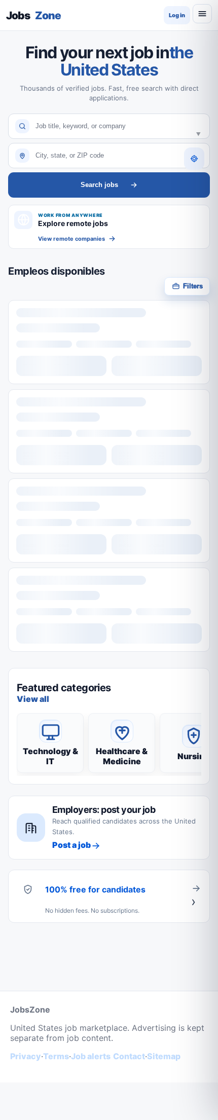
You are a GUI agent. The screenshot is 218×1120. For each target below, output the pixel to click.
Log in (177, 15)
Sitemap (163, 1056)
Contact (129, 1056)
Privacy (25, 1056)
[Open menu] (202, 13)
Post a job (71, 845)
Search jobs (99, 185)
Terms (56, 1056)
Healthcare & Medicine (122, 756)
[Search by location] (194, 158)
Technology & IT (50, 756)
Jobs (33, 15)
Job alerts (91, 1056)
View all (33, 699)
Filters (193, 286)
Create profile (196, 896)
